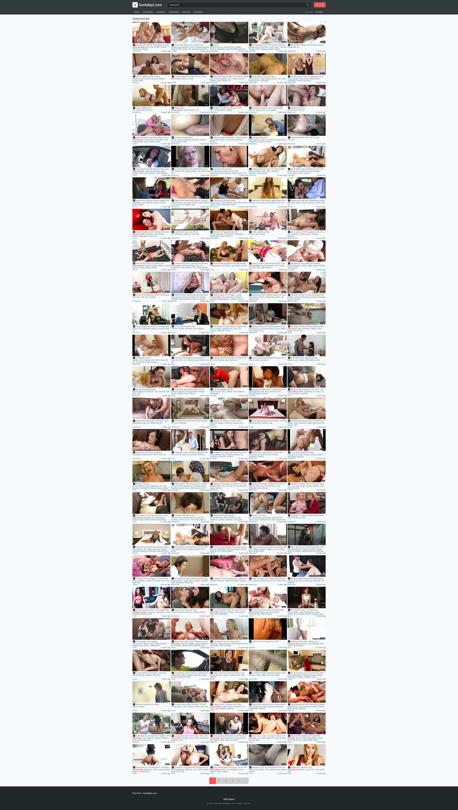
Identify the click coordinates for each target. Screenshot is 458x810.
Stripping (252, 202)
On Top (252, 740)
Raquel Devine (216, 706)
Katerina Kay (137, 139)
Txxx (134, 238)
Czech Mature (292, 171)
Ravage (161, 234)
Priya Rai (291, 738)
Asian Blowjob (254, 391)
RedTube (136, 396)
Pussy (147, 47)
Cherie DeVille (138, 47)
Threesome (263, 47)
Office (218, 771)
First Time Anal (225, 645)
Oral (151, 47)
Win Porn (252, 175)
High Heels (223, 614)
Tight (289, 645)
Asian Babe (214, 139)
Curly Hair (175, 360)
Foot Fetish (237, 519)
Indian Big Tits (296, 740)
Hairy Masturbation (294, 675)
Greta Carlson (177, 110)
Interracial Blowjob (152, 171)
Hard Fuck (272, 486)
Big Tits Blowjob (185, 267)
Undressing (136, 202)
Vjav (289, 616)
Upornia (135, 83)
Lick (234, 391)
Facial (167, 612)
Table (257, 110)
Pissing (283, 738)
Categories (148, 12)
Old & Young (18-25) (312, 78)
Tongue (282, 265)
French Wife (266, 517)
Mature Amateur (259, 549)
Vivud (173, 83)
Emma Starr (215, 738)
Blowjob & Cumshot (310, 297)
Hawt (188, 677)
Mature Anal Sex (185, 299)
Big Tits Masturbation (218, 78)
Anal (185, 141)
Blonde (154, 267)
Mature (277, 49)
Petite (185, 49)
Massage (316, 580)
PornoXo (213, 112)
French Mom (277, 517)
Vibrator (315, 643)
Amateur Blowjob (231, 580)
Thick (254, 267)
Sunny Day (175, 675)
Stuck (302, 769)
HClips (135, 585)
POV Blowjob (266, 267)
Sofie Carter (176, 738)
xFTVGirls (319, 12)
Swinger (256, 580)
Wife (289, 139)
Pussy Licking (192, 202)
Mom (158, 141)
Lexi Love (252, 738)
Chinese (203, 139)
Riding (268, 78)
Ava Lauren (175, 265)
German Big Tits (216, 47)
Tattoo (298, 486)
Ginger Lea (136, 423)
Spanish (197, 675)
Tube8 (173, 51)
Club (284, 580)
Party (301, 78)
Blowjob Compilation (218, 549)
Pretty (223, 551)
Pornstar (252, 49)
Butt (241, 423)
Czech (173, 551)
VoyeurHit (214, 144)
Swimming (306, 328)
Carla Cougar (215, 297)
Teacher (283, 47)
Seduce (135, 519)
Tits (189, 49)
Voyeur (222, 139)
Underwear (308, 391)
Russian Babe (176, 49)
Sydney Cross (292, 643)
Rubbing (316, 486)
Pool (268, 110)
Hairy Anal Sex (162, 551)
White (301, 391)
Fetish (144, 740)
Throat (173, 393)
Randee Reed (215, 486)
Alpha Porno (292, 238)
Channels (160, 12)
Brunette (315, 234)
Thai (262, 391)
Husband (270, 706)
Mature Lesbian (267, 49)
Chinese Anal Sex (183, 139)
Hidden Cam (253, 769)
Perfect (135, 236)
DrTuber (252, 51)
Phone (196, 706)
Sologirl (272, 769)
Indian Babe (307, 740)
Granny (191, 78)
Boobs (143, 110)
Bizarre (202, 612)
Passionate (291, 47)
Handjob (202, 299)
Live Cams (320, 5)
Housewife (221, 49)
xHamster (136, 51)
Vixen (299, 328)
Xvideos (252, 648)
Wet (276, 265)
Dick (146, 297)
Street (232, 139)
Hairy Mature (310, 360)
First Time (180, 771)
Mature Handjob (233, 454)
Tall (293, 645)
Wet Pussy (303, 643)
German (189, 612)
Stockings (303, 171)
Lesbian (229, 110)
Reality (140, 141)
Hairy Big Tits (176, 297)
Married (135, 80)
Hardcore (261, 141)
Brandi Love (253, 47)
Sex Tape (226, 643)
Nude (263, 202)
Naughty (213, 299)
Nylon (310, 265)
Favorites (198, 12)
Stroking (178, 645)
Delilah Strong (293, 769)
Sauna (262, 78)
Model (156, 47)
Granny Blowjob (293, 265)
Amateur (152, 297)
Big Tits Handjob (188, 297)
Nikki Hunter (137, 517)
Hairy (318, 360)
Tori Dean (136, 454)
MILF (258, 49)
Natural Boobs (190, 171)
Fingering (240, 299)
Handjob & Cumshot (218, 456)
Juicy (216, 614)
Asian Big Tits (227, 328)
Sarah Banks (137, 769)
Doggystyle (214, 393)
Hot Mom (234, 740)
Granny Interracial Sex (315, 423)
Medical (197, 580)
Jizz (293, 139)
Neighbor (165, 738)
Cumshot (297, 297)
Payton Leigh (254, 486)
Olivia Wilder (292, 391)
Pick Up (162, 202)
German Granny (216, 171)
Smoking (252, 675)
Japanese (274, 171)
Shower (185, 645)
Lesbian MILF (220, 110)
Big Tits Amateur (230, 517)
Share (134, 141)
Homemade (270, 202)
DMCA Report (229, 799)
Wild (211, 360)
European (195, 139)
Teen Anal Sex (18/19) (200, 49)
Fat (155, 236)
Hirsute (301, 360)
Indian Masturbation (309, 738)
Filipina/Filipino (254, 393)
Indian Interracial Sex (147, 173)
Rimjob (269, 614)
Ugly (301, 454)
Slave (321, 614)
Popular (186, 12)
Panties (159, 488)
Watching (136, 78)
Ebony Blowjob (192, 391)
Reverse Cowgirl (138, 771)
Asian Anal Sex (176, 141)
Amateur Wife (258, 551)
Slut (166, 139)
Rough (181, 488)
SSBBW (231, 234)
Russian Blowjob (201, 47)
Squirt (196, 360)
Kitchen (166, 488)
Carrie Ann (214, 612)
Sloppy (206, 769)
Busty (238, 265)
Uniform (222, 769)
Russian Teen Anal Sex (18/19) (183, 47)
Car (288, 204)
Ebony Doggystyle (178, 391)
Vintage (238, 47)
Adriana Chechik (139, 612)
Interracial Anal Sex (158, 519)
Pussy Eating (292, 173)
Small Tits (187, 234)
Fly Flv (134, 144)
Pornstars (174, 12)
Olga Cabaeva (138, 265)
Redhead (154, 78)
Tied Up (190, 360)
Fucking (317, 202)
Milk (133, 297)
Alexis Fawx (176, 643)
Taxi (267, 769)
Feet (149, 740)
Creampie (136, 614)
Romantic (316, 171)
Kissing (135, 49)
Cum (260, 488)
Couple (278, 580)
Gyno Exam (188, 582)
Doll (323, 202)
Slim (303, 486)
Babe (278, 675)
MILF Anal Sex (270, 391)
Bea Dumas (176, 78)
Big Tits (150, 110)
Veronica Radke (138, 234)
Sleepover (160, 612)
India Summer (138, 171)
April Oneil (214, 769)
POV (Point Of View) (256, 297)
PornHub (291, 175)
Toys (235, 328)
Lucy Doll (291, 202)
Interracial (264, 360)
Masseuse (308, 580)
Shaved (302, 234)
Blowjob (290, 236)
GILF (289, 267)
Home (136, 12)
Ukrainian (190, 675)
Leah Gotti (291, 328)
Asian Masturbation (306, 612)
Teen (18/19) (274, 47)
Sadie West (137, 738)
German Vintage (232, 49)
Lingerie (163, 47)
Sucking (213, 49)
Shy (162, 580)
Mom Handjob (149, 141)
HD (140, 49)
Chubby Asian (262, 173)
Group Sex (233, 360)
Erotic (308, 234)
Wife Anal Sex (225, 173)
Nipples (213, 141)
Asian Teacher (215, 328)
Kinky (141, 80)
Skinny (298, 202)
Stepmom (150, 391)
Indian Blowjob (161, 173)
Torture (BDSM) (305, 614)
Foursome (307, 80)
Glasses (145, 49)
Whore (173, 139)
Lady (138, 110)
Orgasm (307, 173)
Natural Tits (179, 171)
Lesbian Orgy (155, 645)
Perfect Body (236, 643)
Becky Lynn (253, 612)
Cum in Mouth (278, 549)
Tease (198, 267)
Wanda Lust (215, 265)
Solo (258, 202)
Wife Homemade (216, 234)
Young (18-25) (228, 47)
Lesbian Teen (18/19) (140, 645)
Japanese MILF (254, 171)
